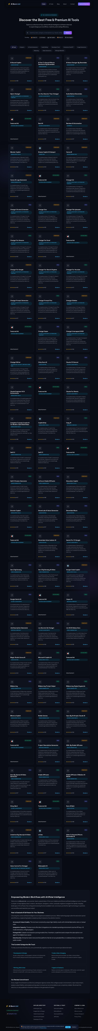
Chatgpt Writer (15, 362)
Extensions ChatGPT (69, 47)
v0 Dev (40, 835)
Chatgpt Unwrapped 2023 (75, 331)
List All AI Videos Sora (73, 628)
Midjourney (14, 686)
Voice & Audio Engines (39, 1016)
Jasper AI (69, 599)
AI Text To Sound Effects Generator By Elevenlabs (46, 63)
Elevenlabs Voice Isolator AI (47, 540)
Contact (72, 4)
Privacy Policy (77, 1016)
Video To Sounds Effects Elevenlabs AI (74, 835)
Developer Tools (56, 47)
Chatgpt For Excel (44, 240)
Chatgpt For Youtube (73, 270)
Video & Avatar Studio (39, 1013)
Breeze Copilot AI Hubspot (46, 152)
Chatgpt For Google (16, 270)
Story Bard (14, 806)
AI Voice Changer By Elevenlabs (76, 63)
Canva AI (69, 152)
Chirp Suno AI (42, 362)
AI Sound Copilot (15, 63)
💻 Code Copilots (51, 37)
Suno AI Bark (70, 806)
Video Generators (47, 50)
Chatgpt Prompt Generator (19, 300)
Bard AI (40, 123)
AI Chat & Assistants (33, 47)
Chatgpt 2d (70, 180)
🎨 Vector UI (60, 37)
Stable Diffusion (43, 775)
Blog (58, 4)
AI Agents (22, 47)
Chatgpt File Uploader (73, 209)
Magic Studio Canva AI (17, 657)
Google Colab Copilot (73, 570)
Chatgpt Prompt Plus (45, 300)
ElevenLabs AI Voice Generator (48, 510)
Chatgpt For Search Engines (47, 270)
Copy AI (68, 423)
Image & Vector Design (39, 1011)
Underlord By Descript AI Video (20, 835)
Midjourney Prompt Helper (47, 686)
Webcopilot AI (42, 866)
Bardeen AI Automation (74, 123)
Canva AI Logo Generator (18, 180)
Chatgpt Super (43, 331)
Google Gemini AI (15, 599)
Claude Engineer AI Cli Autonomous (17, 392)
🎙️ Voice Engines (68, 37)
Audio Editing (45, 47)
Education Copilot (72, 481)
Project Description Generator (48, 745)
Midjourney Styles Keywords (75, 686)
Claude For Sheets (72, 391)
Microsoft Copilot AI (45, 657)
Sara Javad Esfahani (58, 1013)
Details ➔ (29, 80)
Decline (74, 1027)
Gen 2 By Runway (16, 570)
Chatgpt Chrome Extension (19, 209)
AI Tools (51, 4)
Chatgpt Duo (42, 209)
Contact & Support (79, 1013)
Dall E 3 (40, 452)
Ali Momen (56, 1016)
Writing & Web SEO (59, 50)
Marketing (36, 50)
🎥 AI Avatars (42, 37)
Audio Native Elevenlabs (74, 94)
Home (43, 4)
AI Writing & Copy (38, 1008)
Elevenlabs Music (71, 510)
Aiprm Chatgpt (15, 94)
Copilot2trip (42, 423)
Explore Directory (84, 4)
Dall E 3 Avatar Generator (18, 481)
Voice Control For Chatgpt (19, 866)
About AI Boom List (79, 1008)
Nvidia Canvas (42, 716)
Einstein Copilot (15, 510)
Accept (67, 1027)
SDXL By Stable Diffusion (74, 745)
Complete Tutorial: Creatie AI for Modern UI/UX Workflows (19, 423)
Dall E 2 (12, 452)
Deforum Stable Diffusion (46, 481)
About (65, 4)
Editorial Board (57, 1011)
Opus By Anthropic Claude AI (75, 716)
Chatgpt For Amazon (17, 240)
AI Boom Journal (78, 1011)
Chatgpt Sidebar (71, 300)
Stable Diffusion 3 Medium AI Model (75, 775)
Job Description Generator (19, 628)
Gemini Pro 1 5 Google (73, 540)
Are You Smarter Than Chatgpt (48, 94)
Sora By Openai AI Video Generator (18, 775)
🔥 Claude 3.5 (34, 37)
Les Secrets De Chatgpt (46, 628)
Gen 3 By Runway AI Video (46, 570)
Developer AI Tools (38, 1019)
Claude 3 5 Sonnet (72, 362)
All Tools (14, 47)
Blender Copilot (15, 152)
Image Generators (81, 47)
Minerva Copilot (15, 716)
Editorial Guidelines (58, 1008)
